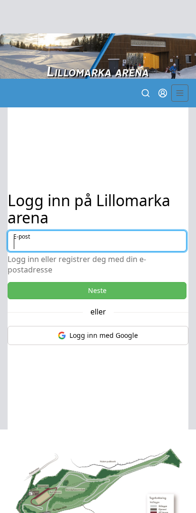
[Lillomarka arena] (98, 56)
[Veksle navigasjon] (179, 93)
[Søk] (145, 93)
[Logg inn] (162, 93)
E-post (21, 236)
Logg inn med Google (103, 335)
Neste (97, 290)
